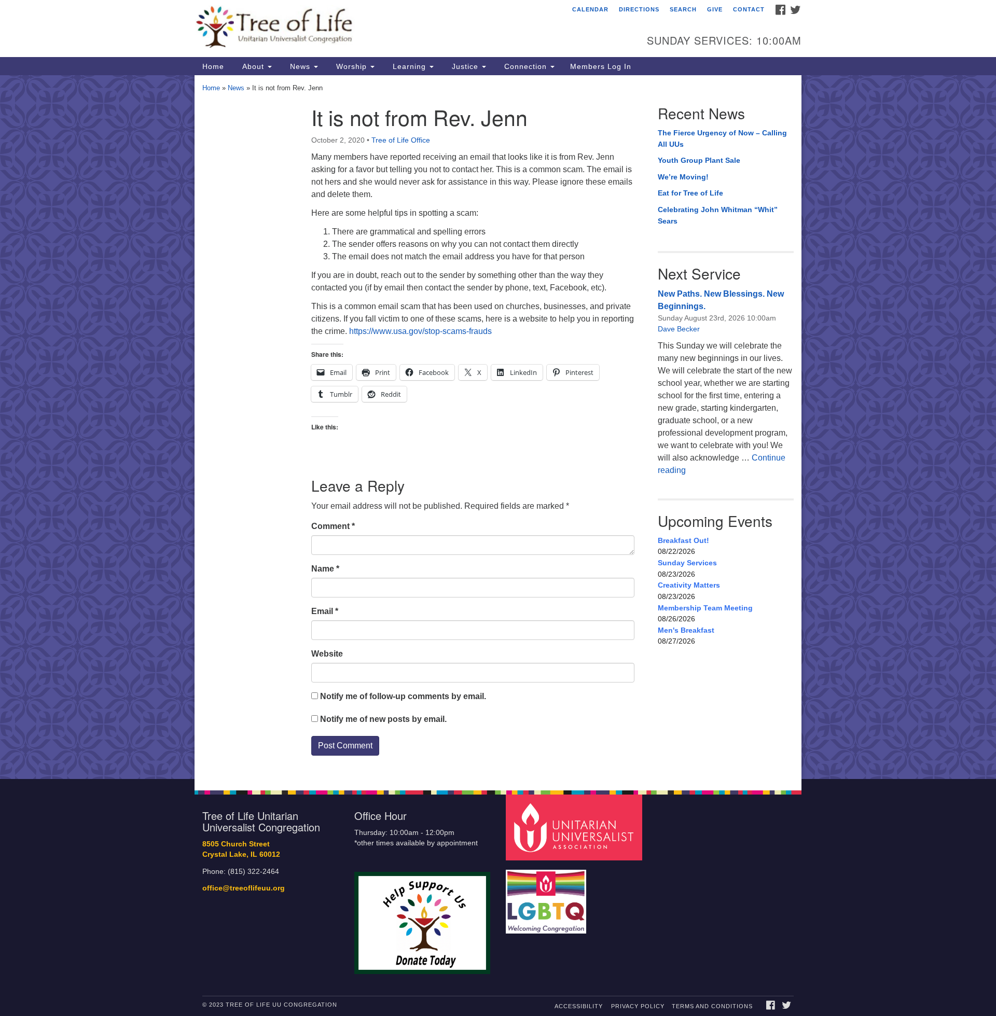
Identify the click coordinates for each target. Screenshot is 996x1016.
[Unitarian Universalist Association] (575, 827)
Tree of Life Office (400, 140)
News (300, 66)
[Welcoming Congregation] (547, 896)
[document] (498, 427)
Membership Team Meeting (705, 608)
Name (325, 568)
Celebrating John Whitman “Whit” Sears (718, 215)
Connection (525, 66)
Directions (639, 9)
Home (213, 66)
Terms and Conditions (712, 1006)
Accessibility (579, 1006)
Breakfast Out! (683, 540)
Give (715, 9)
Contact (749, 9)
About (253, 66)
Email (324, 611)
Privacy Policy (638, 1006)
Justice (465, 66)
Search (683, 9)
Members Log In (600, 66)
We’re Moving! (683, 177)
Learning (409, 66)
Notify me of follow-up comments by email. (403, 696)
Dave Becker (679, 329)
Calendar (590, 9)
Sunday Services (687, 563)
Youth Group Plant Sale (699, 160)
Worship (351, 66)
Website (327, 653)
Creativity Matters (689, 585)
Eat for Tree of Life (690, 193)
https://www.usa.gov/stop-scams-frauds (420, 331)
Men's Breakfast (686, 630)
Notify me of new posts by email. (383, 719)
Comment (333, 526)
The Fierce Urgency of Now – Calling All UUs (722, 138)
